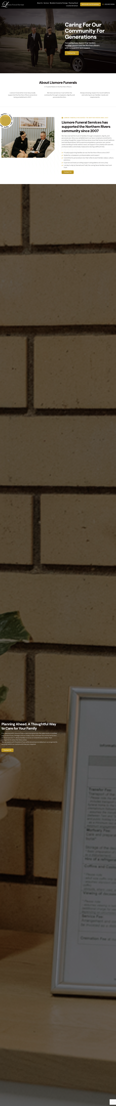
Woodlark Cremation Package (59, 3)
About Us (40, 3)
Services (46, 3)
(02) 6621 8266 (110, 4)
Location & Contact (72, 5)
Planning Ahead (73, 3)
